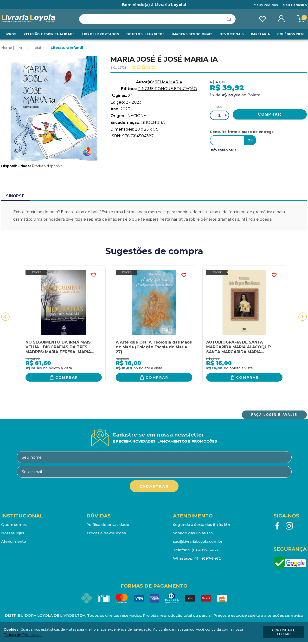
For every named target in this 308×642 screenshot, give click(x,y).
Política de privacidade (107, 524)
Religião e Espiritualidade (49, 34)
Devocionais (232, 34)
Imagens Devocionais (192, 34)
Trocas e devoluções (106, 533)
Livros (10, 34)
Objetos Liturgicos (145, 34)
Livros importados (100, 34)
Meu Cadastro (295, 5)
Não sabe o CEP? (223, 149)
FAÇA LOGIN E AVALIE (274, 415)
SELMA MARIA (168, 82)
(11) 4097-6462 (207, 558)
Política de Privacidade (23, 635)
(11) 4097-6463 (205, 550)
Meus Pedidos (266, 5)
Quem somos (14, 524)
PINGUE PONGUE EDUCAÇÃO (167, 88)
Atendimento (13, 541)
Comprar (66, 377)
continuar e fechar (283, 632)
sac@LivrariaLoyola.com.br (198, 541)
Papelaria (260, 34)
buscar (229, 19)
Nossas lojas (12, 533)
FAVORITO (93, 275)
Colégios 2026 (290, 34)
